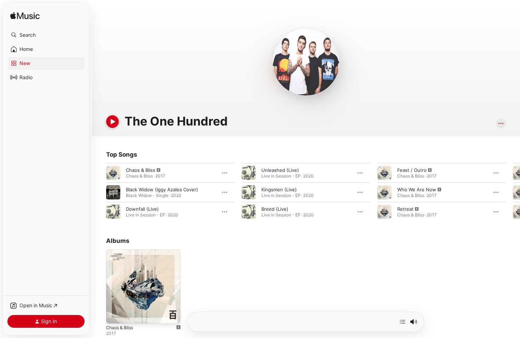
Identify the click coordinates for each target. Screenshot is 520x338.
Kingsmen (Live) (279, 189)
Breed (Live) (274, 209)
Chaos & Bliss (140, 170)
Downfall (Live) (142, 209)
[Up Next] (402, 322)
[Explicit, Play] (113, 173)
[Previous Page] (99, 192)
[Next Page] (513, 192)
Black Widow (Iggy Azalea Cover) (162, 189)
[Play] (112, 121)
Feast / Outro (412, 170)
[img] (25, 16)
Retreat (405, 209)
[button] (46, 35)
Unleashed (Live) (280, 170)
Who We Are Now (416, 189)
